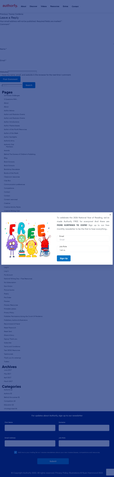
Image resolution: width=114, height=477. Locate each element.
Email (61, 236)
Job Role (63, 246)
